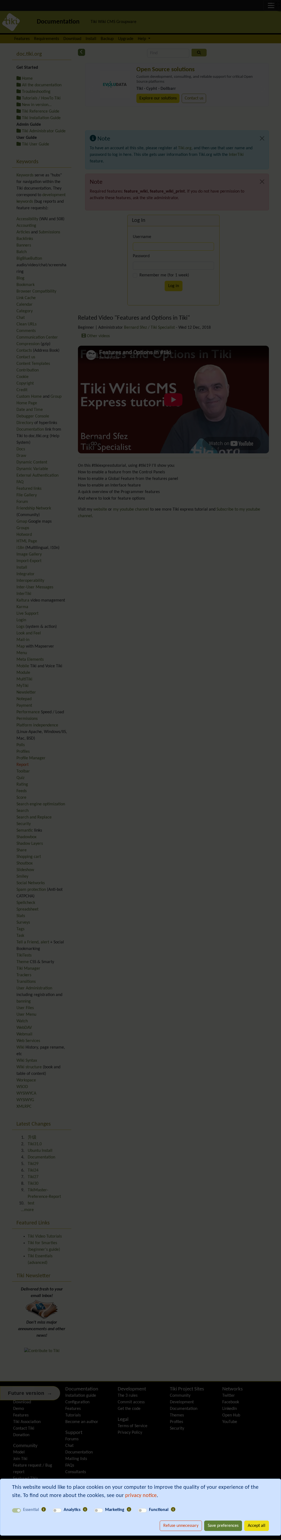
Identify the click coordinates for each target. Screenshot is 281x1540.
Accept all (256, 1526)
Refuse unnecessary (180, 1526)
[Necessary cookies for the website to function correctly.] (43, 1509)
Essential (31, 1510)
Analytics (72, 1510)
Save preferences (223, 1526)
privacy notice (141, 1495)
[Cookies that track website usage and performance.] (85, 1509)
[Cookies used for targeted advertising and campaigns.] (129, 1509)
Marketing (114, 1510)
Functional (158, 1510)
